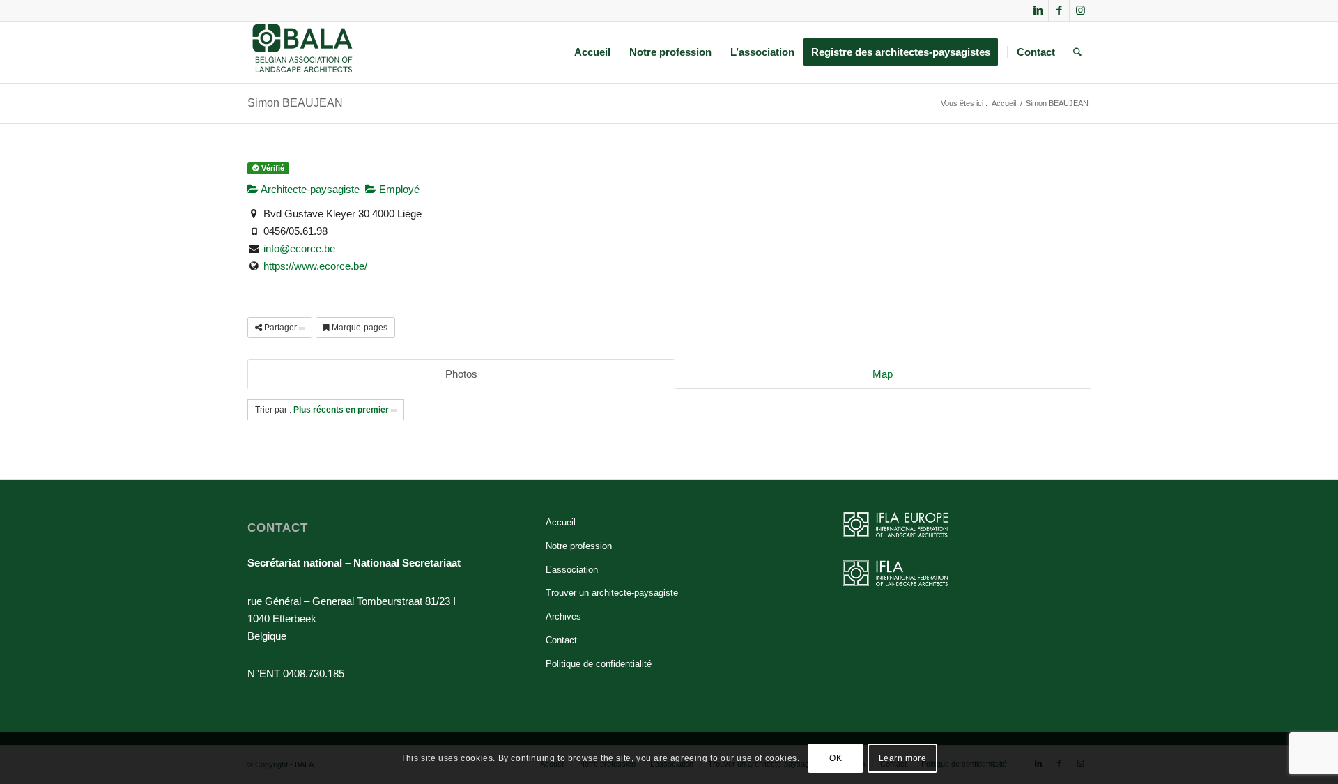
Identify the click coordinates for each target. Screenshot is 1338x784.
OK (835, 757)
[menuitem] (592, 52)
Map (882, 374)
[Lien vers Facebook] (1059, 10)
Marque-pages (358, 327)
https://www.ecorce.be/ (315, 266)
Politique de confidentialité (599, 664)
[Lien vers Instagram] (1080, 10)
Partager (280, 327)
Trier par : (322, 410)
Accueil (561, 522)
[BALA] (302, 52)
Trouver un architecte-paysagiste (612, 592)
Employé (398, 189)
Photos (461, 374)
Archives (563, 616)
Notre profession (579, 546)
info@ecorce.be (299, 248)
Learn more (903, 757)
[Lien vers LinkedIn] (1038, 10)
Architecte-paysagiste (309, 189)
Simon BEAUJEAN (295, 103)
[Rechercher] (1077, 52)
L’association (572, 569)
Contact (561, 640)
